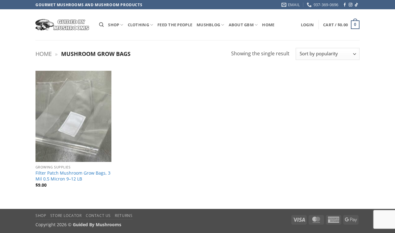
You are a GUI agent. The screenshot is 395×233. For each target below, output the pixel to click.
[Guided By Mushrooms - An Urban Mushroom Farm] (62, 25)
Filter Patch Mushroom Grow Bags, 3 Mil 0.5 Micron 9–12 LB (72, 176)
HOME (268, 25)
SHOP (113, 25)
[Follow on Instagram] (350, 5)
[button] (307, 25)
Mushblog (208, 25)
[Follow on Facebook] (345, 5)
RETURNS (123, 215)
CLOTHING (138, 25)
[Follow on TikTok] (356, 5)
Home (43, 53)
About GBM (241, 25)
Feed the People (174, 25)
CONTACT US (98, 215)
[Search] (101, 25)
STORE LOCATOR (66, 215)
